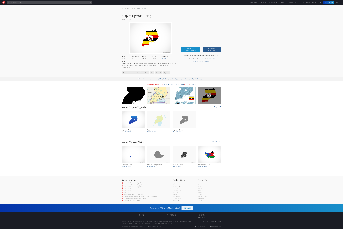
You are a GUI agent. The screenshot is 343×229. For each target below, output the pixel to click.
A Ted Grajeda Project (154, 226)
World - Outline (128, 188)
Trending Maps (177, 198)
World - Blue (127, 190)
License (200, 188)
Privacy (200, 192)
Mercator (164, 59)
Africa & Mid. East (308, 2)
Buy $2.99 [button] (212, 49)
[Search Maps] (89, 2)
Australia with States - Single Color (133, 194)
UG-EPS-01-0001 (177, 131)
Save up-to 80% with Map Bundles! (170, 208)
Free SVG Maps (126, 221)
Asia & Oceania (294, 2)
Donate (219, 221)
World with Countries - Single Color (133, 183)
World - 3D (127, 192)
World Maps (253, 2)
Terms (200, 194)
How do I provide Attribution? (201, 61)
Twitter (200, 200)
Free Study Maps (127, 223)
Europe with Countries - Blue (132, 200)
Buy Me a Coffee (202, 196)
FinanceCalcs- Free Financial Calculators (157, 223)
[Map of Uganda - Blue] (133, 119)
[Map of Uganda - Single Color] (184, 119)
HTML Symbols (138, 223)
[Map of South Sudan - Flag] (209, 154)
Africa (127, 8)
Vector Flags (148, 221)
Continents (263, 2)
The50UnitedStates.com (186, 221)
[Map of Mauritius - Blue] (133, 154)
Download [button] (191, 49)
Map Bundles (329, 2)
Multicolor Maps (177, 190)
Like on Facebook (201, 226)
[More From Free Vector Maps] (320, 2)
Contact (200, 190)
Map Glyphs (174, 223)
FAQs (199, 185)
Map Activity (176, 196)
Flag (152, 73)
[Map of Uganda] (158, 119)
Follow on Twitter (216, 226)
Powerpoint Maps (177, 186)
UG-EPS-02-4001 (126, 131)
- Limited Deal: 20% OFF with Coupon (171, 84)
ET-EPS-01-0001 (151, 166)
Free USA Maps (137, 221)
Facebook (201, 198)
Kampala (158, 73)
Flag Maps (175, 188)
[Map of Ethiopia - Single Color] (158, 154)
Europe (282, 2)
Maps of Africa (215, 141)
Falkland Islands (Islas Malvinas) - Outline (135, 198)
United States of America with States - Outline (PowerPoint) (140, 196)
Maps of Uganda (215, 107)
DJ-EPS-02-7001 (177, 166)
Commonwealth (134, 73)
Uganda (133, 8)
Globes (175, 194)
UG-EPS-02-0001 (151, 131)
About (200, 183)
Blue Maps (175, 192)
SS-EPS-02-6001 (202, 166)
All (122, 8)
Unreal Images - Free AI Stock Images (165, 221)
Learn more (212, 58)
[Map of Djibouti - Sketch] (184, 154)
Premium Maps (177, 185)
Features (200, 186)
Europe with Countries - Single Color (134, 185)
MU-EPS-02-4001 (126, 166)
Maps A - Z (176, 200)
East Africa (145, 73)
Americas (272, 2)
